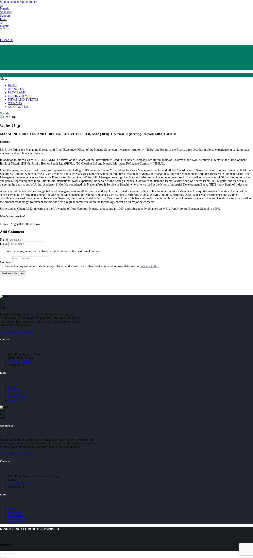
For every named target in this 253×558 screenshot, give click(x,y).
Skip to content (9, 1)
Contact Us (15, 400)
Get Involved (16, 393)
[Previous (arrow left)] (1, 557)
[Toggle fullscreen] (9, 553)
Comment (6, 262)
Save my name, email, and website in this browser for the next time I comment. (54, 251)
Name (4, 239)
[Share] (5, 553)
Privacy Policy (150, 266)
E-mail (4, 243)
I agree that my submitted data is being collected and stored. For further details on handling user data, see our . (82, 266)
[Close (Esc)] (1, 553)
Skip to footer (28, 1)
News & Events (18, 397)
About (12, 386)
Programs (14, 389)
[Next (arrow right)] (5, 557)
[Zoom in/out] (13, 553)
